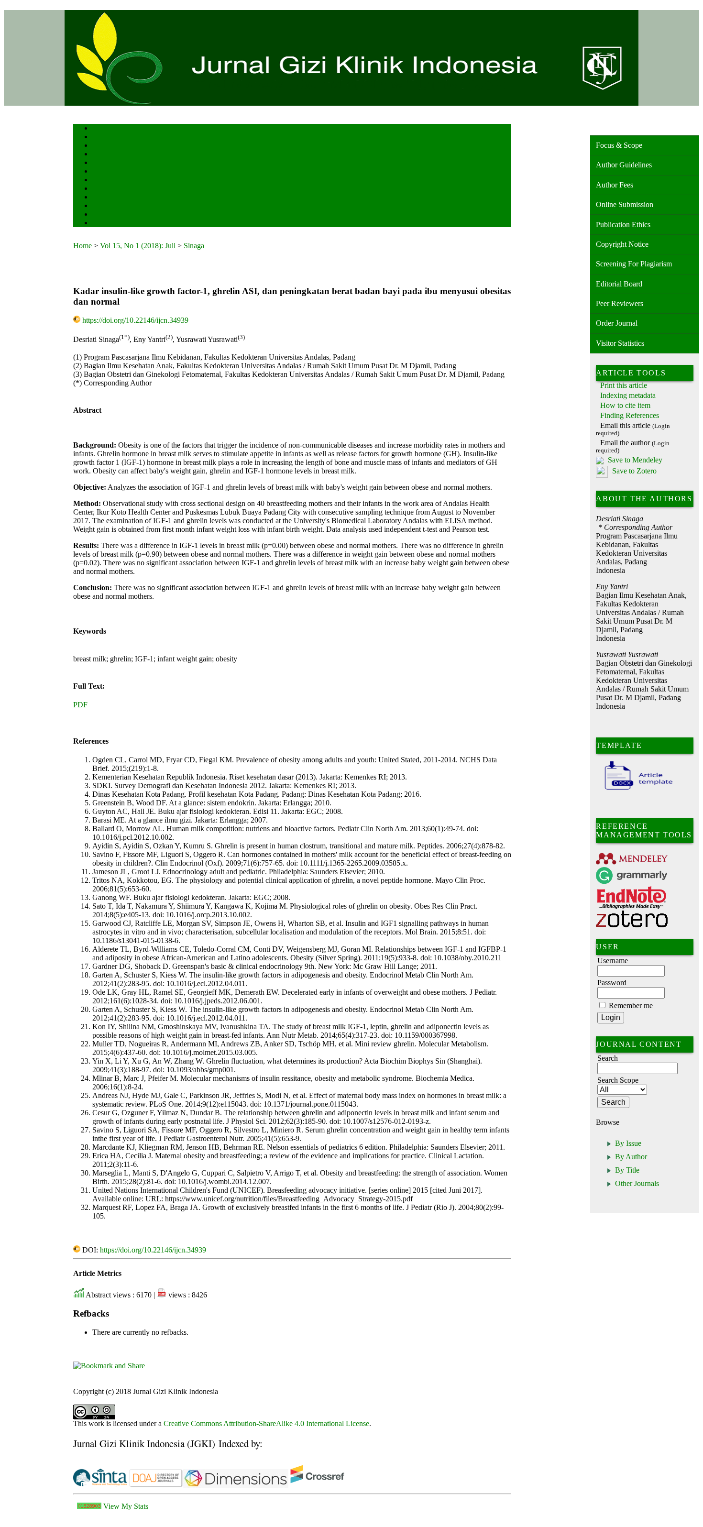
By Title (627, 1170)
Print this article (623, 385)
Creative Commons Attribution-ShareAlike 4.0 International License (266, 1423)
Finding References (629, 415)
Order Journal (616, 323)
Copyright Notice (622, 244)
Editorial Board (619, 284)
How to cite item (625, 405)
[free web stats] (89, 1506)
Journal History (109, 215)
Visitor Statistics (620, 343)
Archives (101, 180)
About (99, 137)
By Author (631, 1157)
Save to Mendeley (635, 460)
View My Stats (125, 1506)
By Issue (628, 1143)
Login (98, 146)
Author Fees (614, 185)
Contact (100, 223)
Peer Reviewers (619, 303)
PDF (80, 705)
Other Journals (637, 1183)
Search (99, 163)
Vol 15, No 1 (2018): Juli (138, 246)
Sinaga (194, 246)
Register (101, 154)
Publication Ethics (623, 224)
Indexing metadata (628, 395)
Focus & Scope (619, 145)
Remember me (631, 1005)
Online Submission (624, 204)
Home (98, 129)
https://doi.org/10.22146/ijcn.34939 (135, 320)
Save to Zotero (633, 471)
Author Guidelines (624, 165)
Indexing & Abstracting (117, 206)
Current (100, 172)
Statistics (102, 197)
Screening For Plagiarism (634, 264)
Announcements (109, 189)
